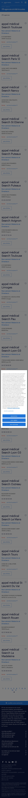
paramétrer (14, 416)
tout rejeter (14, 420)
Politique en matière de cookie (13, 408)
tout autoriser (14, 424)
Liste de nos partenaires (8, 410)
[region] (14, 399)
